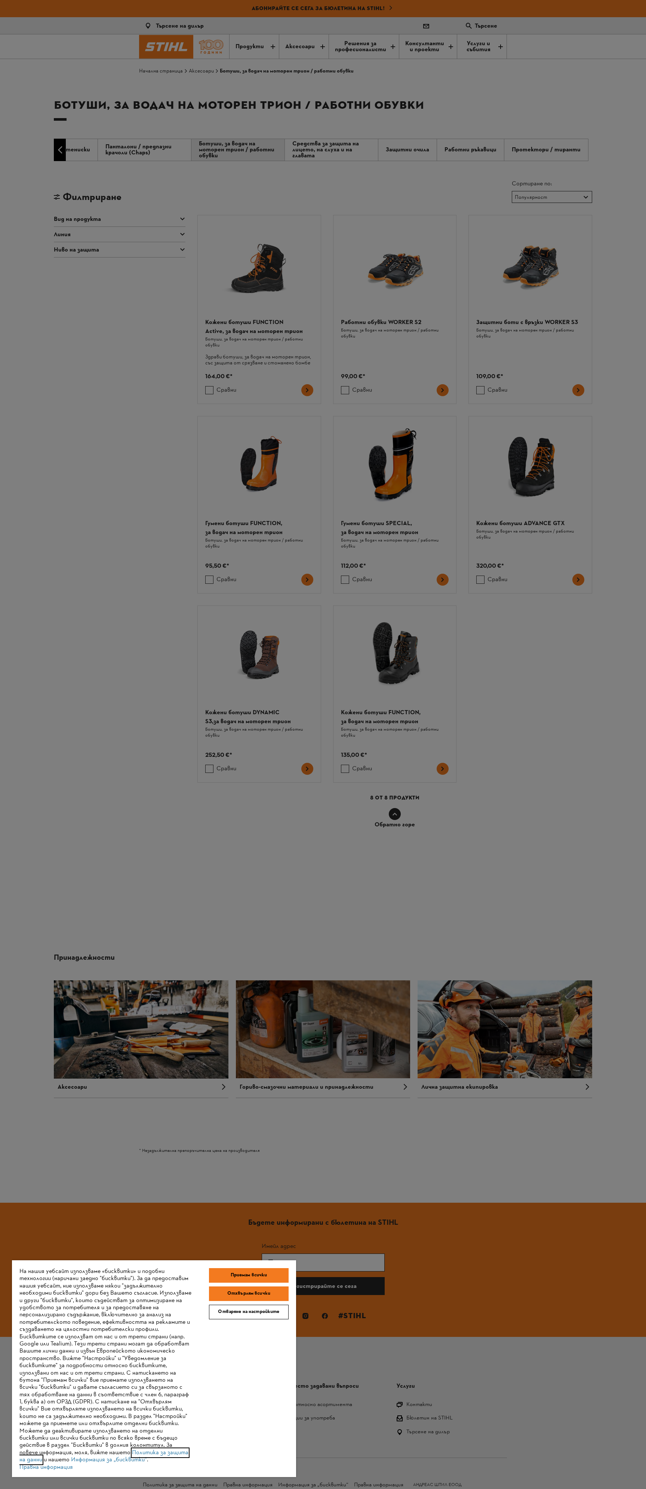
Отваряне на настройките (248, 1311)
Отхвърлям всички (248, 1293)
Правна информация (46, 1467)
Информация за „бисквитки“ (109, 1460)
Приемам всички (249, 1275)
